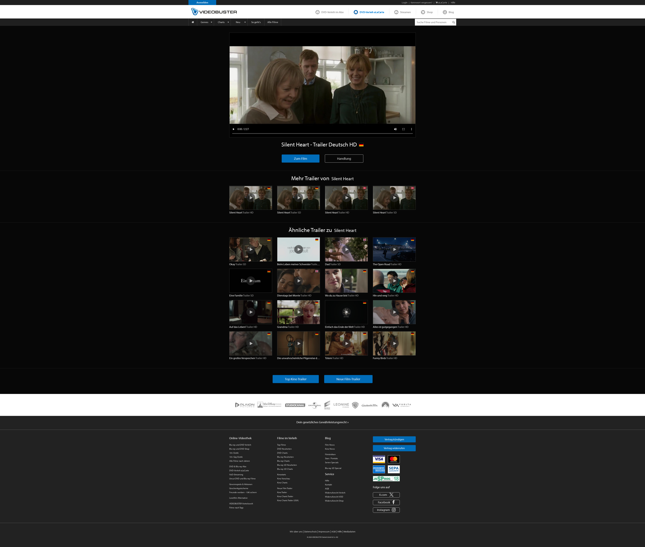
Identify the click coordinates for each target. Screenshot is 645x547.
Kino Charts (282, 482)
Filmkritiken (330, 454)
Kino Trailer (282, 492)
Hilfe (327, 480)
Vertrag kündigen (394, 439)
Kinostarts (281, 474)
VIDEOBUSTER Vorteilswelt (241, 503)
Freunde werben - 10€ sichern (243, 492)
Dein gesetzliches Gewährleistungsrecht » (322, 422)
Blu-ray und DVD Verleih (240, 444)
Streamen (405, 12)
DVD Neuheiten (284, 448)
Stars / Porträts (331, 458)
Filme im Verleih (287, 438)
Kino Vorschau (283, 478)
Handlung (344, 158)
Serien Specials (331, 462)
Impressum (324, 531)
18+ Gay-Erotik (236, 456)
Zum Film (300, 158)
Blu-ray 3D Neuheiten (287, 465)
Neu (238, 22)
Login (404, 2)
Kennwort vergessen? (421, 2)
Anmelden (202, 2)
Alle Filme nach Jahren (239, 461)
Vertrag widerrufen (394, 448)
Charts (221, 22)
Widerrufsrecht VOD (334, 496)
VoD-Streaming (236, 474)
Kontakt (328, 484)
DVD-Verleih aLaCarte (372, 12)
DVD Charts (282, 452)
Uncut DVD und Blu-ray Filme (242, 478)
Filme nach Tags (236, 507)
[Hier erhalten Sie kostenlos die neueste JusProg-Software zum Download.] (386, 478)
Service (329, 474)
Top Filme (281, 444)
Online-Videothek (240, 438)
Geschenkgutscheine (238, 488)
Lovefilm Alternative (238, 497)
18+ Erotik (234, 452)
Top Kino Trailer (296, 379)
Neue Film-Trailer (348, 379)
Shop (430, 12)
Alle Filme (272, 22)
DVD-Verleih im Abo (332, 12)
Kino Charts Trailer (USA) (288, 500)
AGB (327, 488)
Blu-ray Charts (283, 461)
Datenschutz (310, 531)
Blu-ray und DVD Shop (239, 448)
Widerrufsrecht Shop (334, 500)
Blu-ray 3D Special (333, 468)
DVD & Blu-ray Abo (237, 466)
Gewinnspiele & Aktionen (240, 484)
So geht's (256, 22)
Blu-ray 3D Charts (285, 469)
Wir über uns (296, 531)
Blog (451, 12)
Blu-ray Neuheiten (285, 456)
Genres (204, 22)
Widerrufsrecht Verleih (335, 492)
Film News (330, 444)
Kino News (330, 448)
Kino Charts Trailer (285, 496)
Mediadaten (349, 531)
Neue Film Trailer (284, 488)
